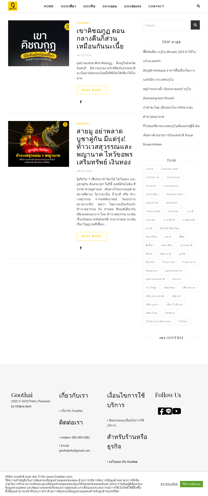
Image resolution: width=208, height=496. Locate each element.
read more (92, 90)
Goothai (174, 177)
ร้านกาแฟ (168, 262)
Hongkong (174, 194)
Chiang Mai (170, 169)
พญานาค (165, 254)
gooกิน (89, 6)
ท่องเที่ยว (167, 245)
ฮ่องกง (177, 279)
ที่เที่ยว (150, 245)
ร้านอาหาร (189, 262)
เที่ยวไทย (151, 313)
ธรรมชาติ (186, 245)
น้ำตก (149, 254)
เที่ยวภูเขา (152, 304)
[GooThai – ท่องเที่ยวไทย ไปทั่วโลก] (12, 6)
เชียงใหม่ (169, 287)
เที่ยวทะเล (188, 287)
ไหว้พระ (183, 321)
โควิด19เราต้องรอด (158, 321)
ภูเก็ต (182, 254)
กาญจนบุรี (188, 220)
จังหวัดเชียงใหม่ (170, 228)
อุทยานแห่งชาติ (155, 279)
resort (172, 203)
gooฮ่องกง (132, 6)
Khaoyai (152, 203)
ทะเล (168, 236)
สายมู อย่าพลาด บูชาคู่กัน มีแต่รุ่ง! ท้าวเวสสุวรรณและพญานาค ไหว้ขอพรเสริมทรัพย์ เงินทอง (105, 146)
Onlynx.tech (23, 406)
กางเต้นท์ (169, 220)
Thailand (153, 211)
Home (49, 6)
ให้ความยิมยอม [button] (191, 484)
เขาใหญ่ (151, 287)
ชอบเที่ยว (152, 236)
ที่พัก (182, 236)
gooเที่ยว (68, 6)
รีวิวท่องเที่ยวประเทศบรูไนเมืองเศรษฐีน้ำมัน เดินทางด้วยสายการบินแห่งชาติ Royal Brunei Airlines (171, 135)
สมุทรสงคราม (173, 270)
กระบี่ (190, 211)
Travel (173, 211)
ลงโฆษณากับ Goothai (123, 461)
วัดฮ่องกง (152, 270)
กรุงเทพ (151, 220)
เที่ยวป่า (177, 296)
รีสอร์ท (150, 262)
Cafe (150, 169)
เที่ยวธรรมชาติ (155, 296)
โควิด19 (170, 313)
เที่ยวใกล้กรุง (174, 304)
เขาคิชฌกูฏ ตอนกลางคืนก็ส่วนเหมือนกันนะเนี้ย (101, 38)
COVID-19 (152, 177)
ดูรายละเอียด (169, 484)
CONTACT (156, 6)
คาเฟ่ (149, 228)
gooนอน (110, 6)
